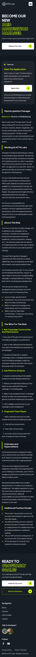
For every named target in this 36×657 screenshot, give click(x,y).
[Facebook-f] (3, 643)
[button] (30, 4)
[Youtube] (8, 643)
